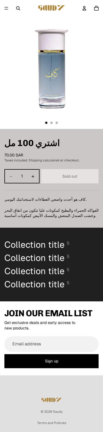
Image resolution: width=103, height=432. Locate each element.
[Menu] (6, 8)
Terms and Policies (51, 423)
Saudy (58, 411)
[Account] (84, 8)
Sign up (51, 361)
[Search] (18, 8)
